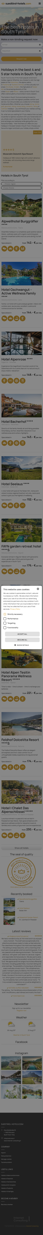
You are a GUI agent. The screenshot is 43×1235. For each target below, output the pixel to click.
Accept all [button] (22, 634)
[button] (21, 645)
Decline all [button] (22, 640)
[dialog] (21, 617)
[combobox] (38, 589)
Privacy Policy (15, 609)
